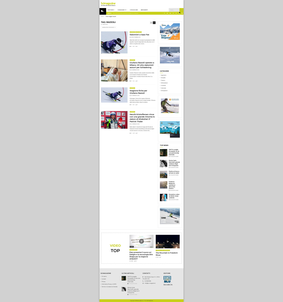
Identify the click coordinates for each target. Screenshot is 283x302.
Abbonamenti (144, 10)
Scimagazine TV (122, 10)
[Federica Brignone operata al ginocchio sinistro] (163, 185)
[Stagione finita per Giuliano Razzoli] (114, 95)
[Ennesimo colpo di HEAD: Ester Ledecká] (163, 197)
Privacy (103, 281)
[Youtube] (170, 13)
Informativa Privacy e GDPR (109, 284)
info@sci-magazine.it (150, 283)
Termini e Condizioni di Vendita (109, 286)
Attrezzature (164, 83)
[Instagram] (173, 13)
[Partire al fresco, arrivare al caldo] (163, 174)
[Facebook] (164, 13)
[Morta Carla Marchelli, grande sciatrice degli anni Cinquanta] (163, 163)
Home (102, 16)
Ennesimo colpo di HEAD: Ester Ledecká (174, 196)
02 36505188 (148, 281)
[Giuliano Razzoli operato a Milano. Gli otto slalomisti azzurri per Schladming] (114, 70)
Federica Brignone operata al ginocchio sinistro (172, 185)
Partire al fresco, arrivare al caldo (120, 13)
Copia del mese (134, 10)
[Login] (182, 13)
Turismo (163, 80)
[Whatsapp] (176, 13)
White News (111, 10)
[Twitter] (167, 13)
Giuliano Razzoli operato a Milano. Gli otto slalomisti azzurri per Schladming (142, 65)
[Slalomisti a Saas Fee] (114, 42)
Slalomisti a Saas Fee (139, 35)
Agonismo (132, 32)
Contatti (104, 279)
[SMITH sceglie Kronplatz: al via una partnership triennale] (163, 152)
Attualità (163, 77)
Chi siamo (104, 276)
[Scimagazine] (108, 4)
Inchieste (163, 85)
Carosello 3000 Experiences (163, 250)
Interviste (163, 88)
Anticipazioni (164, 90)
